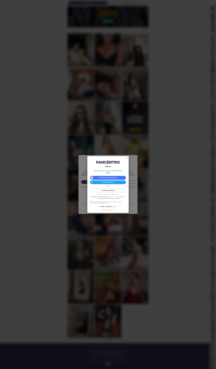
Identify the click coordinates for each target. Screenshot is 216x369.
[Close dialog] (127, 158)
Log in (115, 206)
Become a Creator (108, 210)
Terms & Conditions (114, 196)
